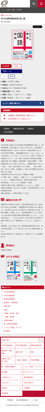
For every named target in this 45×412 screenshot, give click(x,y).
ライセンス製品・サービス (13, 327)
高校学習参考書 (9, 299)
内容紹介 (7, 128)
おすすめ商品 (8, 132)
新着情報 (5, 393)
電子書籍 (7, 331)
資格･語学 (7, 306)
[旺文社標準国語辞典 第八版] (22, 31)
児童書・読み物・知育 (11, 313)
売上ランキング (28, 372)
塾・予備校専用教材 (10, 324)
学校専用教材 (8, 320)
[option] (13, 270)
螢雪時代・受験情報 (10, 303)
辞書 (8, 10)
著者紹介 (31, 128)
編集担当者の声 (19, 128)
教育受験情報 (28, 377)
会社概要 (27, 388)
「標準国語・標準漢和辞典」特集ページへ (21, 115)
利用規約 (10, 400)
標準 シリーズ (6, 15)
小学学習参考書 (9, 292)
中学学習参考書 (9, 295)
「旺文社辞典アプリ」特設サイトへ (19, 118)
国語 (13, 10)
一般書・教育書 (9, 317)
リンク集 (34, 400)
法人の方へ (6, 383)
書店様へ (5, 388)
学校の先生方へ (29, 383)
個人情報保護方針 (22, 400)
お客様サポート (7, 377)
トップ (3, 10)
